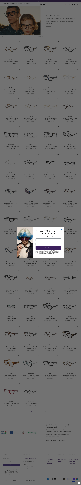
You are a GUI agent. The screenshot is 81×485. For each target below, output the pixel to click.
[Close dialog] (62, 229)
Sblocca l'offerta (48, 248)
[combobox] (38, 244)
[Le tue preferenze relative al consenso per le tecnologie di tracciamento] (79, 483)
